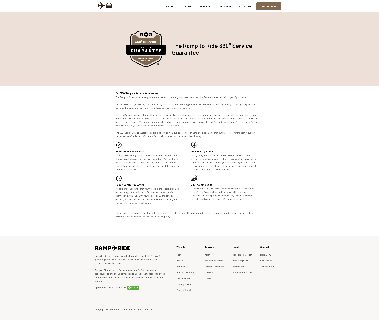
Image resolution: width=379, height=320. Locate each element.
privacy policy (163, 216)
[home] (105, 5)
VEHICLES (205, 6)
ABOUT (169, 6)
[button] (224, 6)
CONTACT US (244, 6)
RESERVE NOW (268, 6)
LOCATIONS (187, 6)
